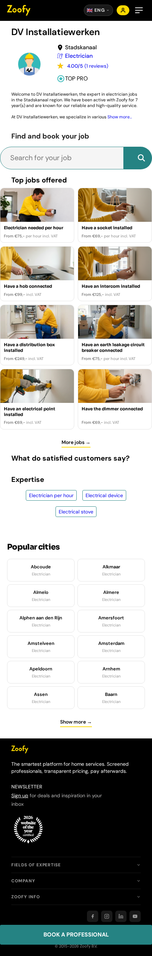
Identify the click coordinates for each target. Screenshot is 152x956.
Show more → (76, 722)
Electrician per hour (51, 495)
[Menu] (139, 10)
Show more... (119, 117)
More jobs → (76, 442)
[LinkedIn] (121, 916)
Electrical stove (76, 511)
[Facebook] (92, 916)
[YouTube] (135, 916)
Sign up (19, 795)
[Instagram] (106, 916)
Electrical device (104, 495)
